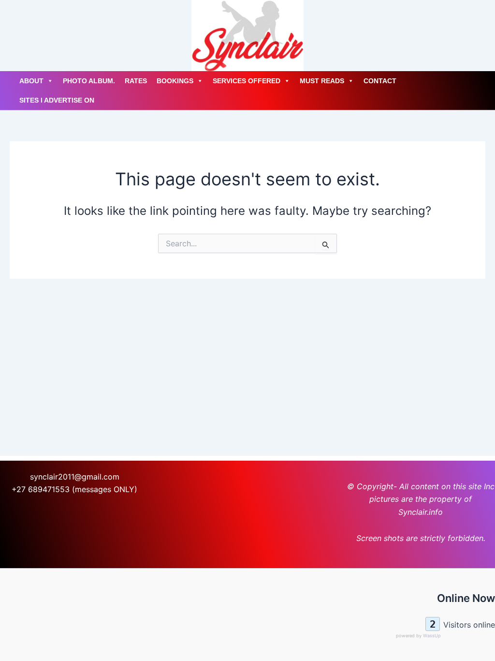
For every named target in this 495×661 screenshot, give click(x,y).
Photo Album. (89, 81)
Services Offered (246, 81)
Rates (136, 81)
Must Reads (322, 81)
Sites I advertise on (56, 100)
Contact (380, 81)
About (31, 81)
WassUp (432, 635)
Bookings (175, 81)
